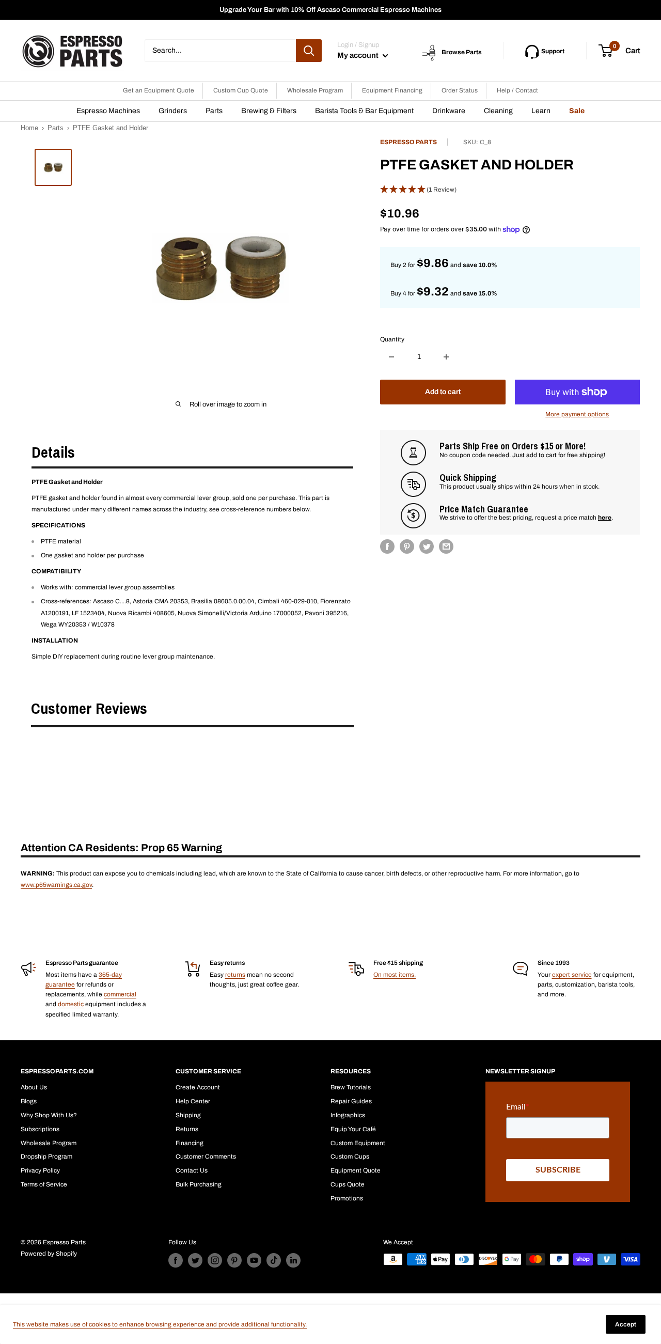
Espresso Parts (408, 142)
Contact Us (192, 1170)
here (604, 517)
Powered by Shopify (49, 1253)
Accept (625, 1324)
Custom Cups (349, 1156)
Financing (189, 1143)
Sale (577, 111)
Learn (540, 111)
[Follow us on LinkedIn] (293, 1260)
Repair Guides (351, 1101)
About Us (34, 1087)
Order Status (460, 90)
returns (235, 974)
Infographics (347, 1115)
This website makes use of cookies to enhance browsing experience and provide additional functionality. (160, 1324)
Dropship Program (46, 1156)
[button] (510, 189)
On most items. (394, 974)
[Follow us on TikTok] (273, 1260)
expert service (572, 974)
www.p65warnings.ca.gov (56, 884)
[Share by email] (446, 546)
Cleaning (498, 111)
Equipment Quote (355, 1170)
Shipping (188, 1115)
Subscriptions (40, 1129)
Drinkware (448, 111)
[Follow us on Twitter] (195, 1260)
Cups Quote (347, 1184)
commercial (120, 994)
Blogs (29, 1101)
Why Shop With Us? (49, 1115)
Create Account (198, 1087)
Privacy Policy (40, 1170)
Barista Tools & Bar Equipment (364, 111)
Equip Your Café (353, 1129)
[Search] (309, 50)
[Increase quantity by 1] (446, 357)
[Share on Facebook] (387, 546)
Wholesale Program (315, 90)
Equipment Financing (392, 90)
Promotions (346, 1198)
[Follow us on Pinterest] (234, 1260)
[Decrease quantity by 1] (391, 357)
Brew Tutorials (350, 1087)
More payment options (577, 414)
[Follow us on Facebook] (175, 1260)
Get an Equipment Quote (158, 90)
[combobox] (220, 50)
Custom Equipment (357, 1143)
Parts (214, 111)
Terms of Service (44, 1184)
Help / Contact (517, 90)
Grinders (173, 111)
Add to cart (443, 392)
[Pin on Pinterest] (407, 546)
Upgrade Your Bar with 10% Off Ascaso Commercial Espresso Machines (330, 9)
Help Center (193, 1101)
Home (29, 128)
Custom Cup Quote (240, 90)
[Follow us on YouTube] (254, 1260)
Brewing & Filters (268, 111)
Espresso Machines (108, 111)
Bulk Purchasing (199, 1184)
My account (358, 55)
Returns (187, 1129)
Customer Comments (206, 1156)
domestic (71, 1004)
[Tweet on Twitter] (426, 546)
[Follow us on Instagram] (215, 1260)
